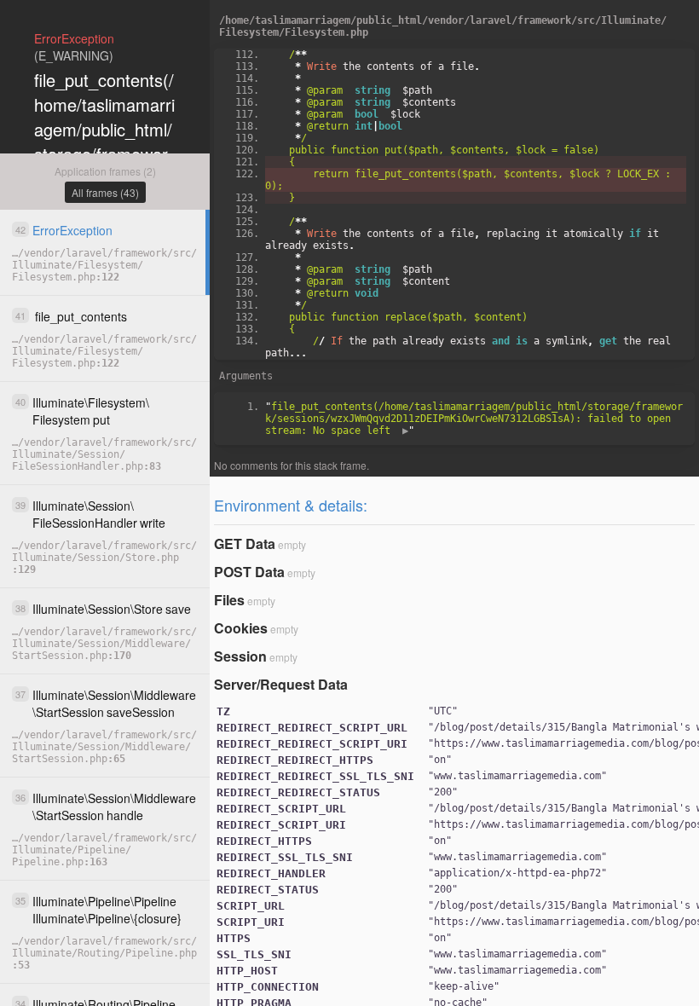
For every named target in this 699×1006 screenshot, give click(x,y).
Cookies (241, 628)
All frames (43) (105, 192)
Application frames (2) (105, 171)
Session (240, 656)
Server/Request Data (281, 684)
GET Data (244, 543)
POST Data (249, 571)
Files (229, 600)
